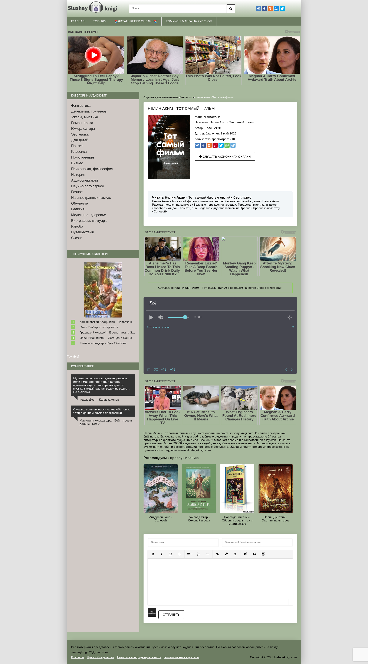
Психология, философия (92, 169)
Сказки (76, 238)
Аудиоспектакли (84, 180)
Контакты (77, 657)
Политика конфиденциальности (139, 657)
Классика (79, 152)
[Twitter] (221, 145)
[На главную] (93, 8)
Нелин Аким (212, 128)
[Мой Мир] (276, 8)
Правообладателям (100, 657)
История (78, 175)
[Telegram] (233, 145)
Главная (78, 21)
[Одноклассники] (209, 145)
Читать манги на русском (181, 657)
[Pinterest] (215, 145)
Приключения (82, 157)
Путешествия (82, 232)
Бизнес (77, 163)
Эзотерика (79, 134)
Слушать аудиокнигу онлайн (226, 156)
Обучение (79, 203)
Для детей (79, 140)
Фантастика (212, 116)
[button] (153, 554)
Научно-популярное (87, 186)
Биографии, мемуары (89, 221)
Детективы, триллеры (89, 111)
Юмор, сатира (83, 129)
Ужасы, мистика (84, 117)
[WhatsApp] (227, 145)
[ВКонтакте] (197, 145)
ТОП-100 (99, 21)
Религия (78, 209)
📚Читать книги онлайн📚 (135, 21)
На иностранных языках (91, 198)
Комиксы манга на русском (189, 21)
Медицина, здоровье (88, 215)
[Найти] (231, 8)
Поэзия (77, 146)
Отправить (171, 614)
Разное (77, 192)
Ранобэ (77, 226)
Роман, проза (82, 123)
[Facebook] (203, 145)
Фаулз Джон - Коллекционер (99, 399)
